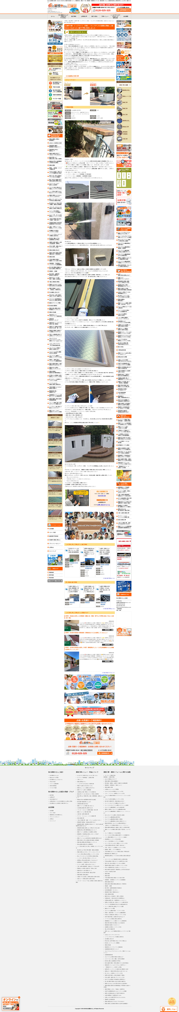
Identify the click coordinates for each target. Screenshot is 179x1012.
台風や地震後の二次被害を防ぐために (124, 371)
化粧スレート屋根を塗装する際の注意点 (123, 329)
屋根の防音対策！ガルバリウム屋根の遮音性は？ (124, 266)
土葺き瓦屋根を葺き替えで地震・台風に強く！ (55, 219)
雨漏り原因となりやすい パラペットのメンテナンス (88, 852)
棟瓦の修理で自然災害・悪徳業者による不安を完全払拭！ (117, 869)
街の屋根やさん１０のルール (56, 779)
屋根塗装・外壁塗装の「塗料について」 (114, 785)
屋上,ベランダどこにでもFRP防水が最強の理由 (55, 200)
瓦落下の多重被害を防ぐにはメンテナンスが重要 (124, 364)
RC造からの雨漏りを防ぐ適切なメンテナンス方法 (55, 376)
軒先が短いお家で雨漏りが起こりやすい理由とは (55, 295)
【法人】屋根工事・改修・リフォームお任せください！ (89, 820)
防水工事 (125, 114)
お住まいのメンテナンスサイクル (112, 934)
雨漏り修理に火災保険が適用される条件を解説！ (124, 404)
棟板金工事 (126, 126)
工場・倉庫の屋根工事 (123, 513)
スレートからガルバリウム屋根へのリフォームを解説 (124, 237)
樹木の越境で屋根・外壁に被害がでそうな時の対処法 (124, 460)
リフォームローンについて (83, 836)
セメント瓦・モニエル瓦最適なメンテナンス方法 (55, 215)
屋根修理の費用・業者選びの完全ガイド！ (55, 146)
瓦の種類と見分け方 (54, 292)
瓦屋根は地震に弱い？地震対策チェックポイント (124, 379)
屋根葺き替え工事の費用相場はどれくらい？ (124, 285)
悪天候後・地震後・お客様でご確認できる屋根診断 (116, 783)
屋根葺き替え (126, 90)
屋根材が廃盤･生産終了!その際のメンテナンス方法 (116, 865)
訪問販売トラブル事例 (123, 445)
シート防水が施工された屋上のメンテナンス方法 (55, 192)
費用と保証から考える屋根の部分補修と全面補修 (88, 840)
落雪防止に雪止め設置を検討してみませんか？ (87, 860)
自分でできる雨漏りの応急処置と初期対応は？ (124, 400)
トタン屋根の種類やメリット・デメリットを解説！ (116, 837)
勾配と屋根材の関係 (54, 281)
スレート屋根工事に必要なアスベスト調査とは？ (55, 403)
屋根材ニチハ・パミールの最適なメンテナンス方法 (124, 333)
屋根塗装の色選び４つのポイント (122, 389)
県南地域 (51, 572)
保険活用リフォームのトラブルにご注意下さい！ (115, 965)
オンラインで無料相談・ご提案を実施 (85, 777)
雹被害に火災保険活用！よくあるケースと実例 (124, 408)
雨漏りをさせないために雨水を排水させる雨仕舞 (55, 285)
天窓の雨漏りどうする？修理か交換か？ (55, 388)
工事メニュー (105, 16)
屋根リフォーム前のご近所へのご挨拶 (123, 427)
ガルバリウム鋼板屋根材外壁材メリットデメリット (124, 262)
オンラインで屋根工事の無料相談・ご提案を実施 (124, 420)
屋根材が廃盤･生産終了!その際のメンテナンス (55, 331)
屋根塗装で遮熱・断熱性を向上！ (112, 892)
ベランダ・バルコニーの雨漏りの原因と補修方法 (55, 208)
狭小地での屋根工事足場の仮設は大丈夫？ (123, 343)
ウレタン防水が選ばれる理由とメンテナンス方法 (55, 188)
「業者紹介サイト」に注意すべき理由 (123, 467)
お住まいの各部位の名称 (55, 143)
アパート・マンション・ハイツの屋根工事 (86, 816)
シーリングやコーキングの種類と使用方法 (55, 235)
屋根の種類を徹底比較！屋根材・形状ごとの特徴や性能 (117, 827)
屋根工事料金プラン (81, 781)
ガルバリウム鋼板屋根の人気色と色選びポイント (115, 821)
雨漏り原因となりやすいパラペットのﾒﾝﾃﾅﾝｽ (55, 196)
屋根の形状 (52, 256)
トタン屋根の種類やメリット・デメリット (123, 318)
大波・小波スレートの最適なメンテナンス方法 (55, 227)
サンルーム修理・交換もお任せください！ (124, 491)
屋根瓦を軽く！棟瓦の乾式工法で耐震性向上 (123, 375)
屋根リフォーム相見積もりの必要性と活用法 (87, 831)
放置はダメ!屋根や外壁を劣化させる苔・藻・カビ (55, 327)
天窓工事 (125, 139)
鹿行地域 (51, 575)
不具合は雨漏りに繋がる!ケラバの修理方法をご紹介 (116, 861)
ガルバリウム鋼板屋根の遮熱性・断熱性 (124, 247)
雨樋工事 (125, 108)
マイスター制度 (53, 787)
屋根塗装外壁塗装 (125, 133)
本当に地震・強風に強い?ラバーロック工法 (55, 247)
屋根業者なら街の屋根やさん (56, 814)
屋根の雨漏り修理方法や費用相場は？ (55, 372)
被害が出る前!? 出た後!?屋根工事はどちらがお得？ (124, 438)
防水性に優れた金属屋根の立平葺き (113, 960)
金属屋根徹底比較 (109, 954)
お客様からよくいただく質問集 (112, 789)
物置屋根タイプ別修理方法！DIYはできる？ (123, 488)
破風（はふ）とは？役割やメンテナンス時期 (55, 411)
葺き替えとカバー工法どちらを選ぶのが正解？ (124, 296)
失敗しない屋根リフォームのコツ (123, 278)
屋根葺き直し (126, 120)
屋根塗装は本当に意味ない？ (53, 150)
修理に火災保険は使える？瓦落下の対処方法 (124, 368)
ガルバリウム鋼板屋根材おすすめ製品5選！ (124, 255)
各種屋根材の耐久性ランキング (112, 949)
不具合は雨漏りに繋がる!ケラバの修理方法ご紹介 (55, 172)
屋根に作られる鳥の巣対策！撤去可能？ (124, 510)
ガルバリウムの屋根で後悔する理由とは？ (54, 348)
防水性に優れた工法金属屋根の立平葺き (54, 239)
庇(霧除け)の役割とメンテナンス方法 (54, 231)
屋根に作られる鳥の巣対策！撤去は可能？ (86, 872)
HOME (66, 20)
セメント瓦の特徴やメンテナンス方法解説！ (55, 211)
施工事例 (73, 16)
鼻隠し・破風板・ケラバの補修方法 (55, 168)
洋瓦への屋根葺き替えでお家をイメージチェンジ (55, 335)
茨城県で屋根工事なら (54, 539)
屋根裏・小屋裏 (53, 271)
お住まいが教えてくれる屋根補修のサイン (124, 293)
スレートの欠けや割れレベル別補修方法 (123, 311)
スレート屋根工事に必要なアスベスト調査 (114, 906)
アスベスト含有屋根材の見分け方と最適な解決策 (55, 299)
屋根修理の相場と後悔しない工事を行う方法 (123, 282)
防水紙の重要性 (53, 305)
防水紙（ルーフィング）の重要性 (112, 942)
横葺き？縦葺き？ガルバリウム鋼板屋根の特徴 (124, 258)
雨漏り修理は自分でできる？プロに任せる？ (55, 154)
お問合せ (51, 547)
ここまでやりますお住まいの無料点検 (115, 16)
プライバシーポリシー (54, 543)
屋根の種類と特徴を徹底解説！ (54, 140)
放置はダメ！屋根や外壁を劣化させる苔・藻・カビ (116, 971)
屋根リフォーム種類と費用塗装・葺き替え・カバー (124, 304)
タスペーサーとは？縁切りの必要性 (54, 184)
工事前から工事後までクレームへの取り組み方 (124, 431)
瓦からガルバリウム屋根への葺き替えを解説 (124, 240)
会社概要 (125, 16)
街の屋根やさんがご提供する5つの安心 (63, 16)
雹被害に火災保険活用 (110, 999)
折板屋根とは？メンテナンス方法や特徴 (124, 322)
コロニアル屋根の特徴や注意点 (122, 314)
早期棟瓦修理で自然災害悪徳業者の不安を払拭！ (55, 223)
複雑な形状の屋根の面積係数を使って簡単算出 (55, 253)
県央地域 (51, 577)
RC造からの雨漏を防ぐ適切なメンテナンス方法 (115, 914)
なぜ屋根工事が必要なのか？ (124, 274)
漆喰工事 (125, 102)
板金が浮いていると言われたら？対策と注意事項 (124, 452)
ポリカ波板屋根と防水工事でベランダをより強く (124, 499)
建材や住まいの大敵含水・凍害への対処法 (54, 278)
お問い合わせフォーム (103, 504)
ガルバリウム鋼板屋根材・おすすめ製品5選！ (115, 807)
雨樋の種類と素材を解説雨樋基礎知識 (55, 399)
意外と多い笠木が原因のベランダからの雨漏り (55, 176)
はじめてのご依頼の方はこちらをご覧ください (87, 775)
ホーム (53, 16)
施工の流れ (94, 16)
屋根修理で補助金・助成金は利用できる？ (123, 411)
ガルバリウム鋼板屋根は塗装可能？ (124, 244)
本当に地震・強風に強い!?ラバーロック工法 (114, 977)
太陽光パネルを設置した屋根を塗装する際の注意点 (88, 876)
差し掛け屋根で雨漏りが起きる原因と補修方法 (115, 981)
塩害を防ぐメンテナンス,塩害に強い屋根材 (55, 323)
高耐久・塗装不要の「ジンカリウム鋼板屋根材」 (115, 912)
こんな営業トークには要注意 (123, 442)
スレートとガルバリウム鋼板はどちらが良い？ (124, 233)
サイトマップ (52, 551)
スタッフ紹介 (52, 532)
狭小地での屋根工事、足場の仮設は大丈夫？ (114, 801)
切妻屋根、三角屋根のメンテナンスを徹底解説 (55, 264)
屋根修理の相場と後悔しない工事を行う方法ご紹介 (88, 827)
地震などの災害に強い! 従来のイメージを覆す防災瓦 (116, 902)
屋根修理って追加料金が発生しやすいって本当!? (124, 456)
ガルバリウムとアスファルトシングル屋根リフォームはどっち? (55, 339)
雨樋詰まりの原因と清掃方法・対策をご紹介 (87, 868)
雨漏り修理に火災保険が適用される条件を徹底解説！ (116, 1003)
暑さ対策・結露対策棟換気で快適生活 (113, 888)
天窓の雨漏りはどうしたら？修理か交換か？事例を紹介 (117, 851)
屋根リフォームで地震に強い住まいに (85, 805)
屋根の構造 (52, 165)
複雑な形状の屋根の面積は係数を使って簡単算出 (115, 883)
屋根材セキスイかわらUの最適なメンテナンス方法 (124, 336)
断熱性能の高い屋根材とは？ (53, 391)
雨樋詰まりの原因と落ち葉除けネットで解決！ (124, 506)
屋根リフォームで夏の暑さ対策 (84, 811)
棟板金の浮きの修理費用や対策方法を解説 (55, 162)
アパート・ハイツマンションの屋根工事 (123, 516)
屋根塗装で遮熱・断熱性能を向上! (124, 397)
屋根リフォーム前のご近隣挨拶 (84, 789)
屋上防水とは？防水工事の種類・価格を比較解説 (55, 204)
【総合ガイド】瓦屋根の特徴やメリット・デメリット (116, 825)
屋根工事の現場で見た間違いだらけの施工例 (123, 386)
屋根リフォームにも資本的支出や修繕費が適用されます (89, 838)
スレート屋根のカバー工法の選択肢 (124, 307)
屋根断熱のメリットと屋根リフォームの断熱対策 (55, 395)
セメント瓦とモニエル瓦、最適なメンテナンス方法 (116, 843)
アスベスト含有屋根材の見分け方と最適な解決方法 (116, 904)
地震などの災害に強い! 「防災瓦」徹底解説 (124, 382)
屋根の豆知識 (52, 312)
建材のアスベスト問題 (54, 302)
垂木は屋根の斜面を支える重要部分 (85, 844)
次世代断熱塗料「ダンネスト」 (122, 393)
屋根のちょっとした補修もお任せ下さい (86, 787)
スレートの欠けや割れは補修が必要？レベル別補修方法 (117, 835)
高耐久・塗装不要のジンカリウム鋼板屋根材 (55, 360)
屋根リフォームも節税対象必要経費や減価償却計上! (124, 527)
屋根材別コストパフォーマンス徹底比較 (55, 315)
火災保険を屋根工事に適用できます (85, 807)
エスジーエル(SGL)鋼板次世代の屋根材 (55, 352)
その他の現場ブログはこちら (108, 672)
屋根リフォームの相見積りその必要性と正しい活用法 (124, 424)
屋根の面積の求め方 (54, 250)
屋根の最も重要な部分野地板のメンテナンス (54, 309)
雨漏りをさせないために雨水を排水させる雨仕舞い (116, 983)
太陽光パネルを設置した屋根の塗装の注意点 (124, 325)
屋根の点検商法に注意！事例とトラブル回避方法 (124, 449)
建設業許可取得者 (53, 536)
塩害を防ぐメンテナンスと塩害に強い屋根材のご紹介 (116, 969)
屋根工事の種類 (123, 85)
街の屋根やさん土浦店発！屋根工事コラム (59, 803)
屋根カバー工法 (127, 96)
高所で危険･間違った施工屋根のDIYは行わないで (55, 364)
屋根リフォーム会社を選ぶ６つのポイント (124, 354)
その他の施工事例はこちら (109, 578)
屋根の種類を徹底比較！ (121, 300)
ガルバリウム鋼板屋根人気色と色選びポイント (124, 251)
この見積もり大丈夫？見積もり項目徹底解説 (123, 435)
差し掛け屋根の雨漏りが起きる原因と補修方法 (55, 268)
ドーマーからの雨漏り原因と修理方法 (54, 384)
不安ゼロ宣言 (53, 781)
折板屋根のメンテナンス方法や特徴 (113, 839)
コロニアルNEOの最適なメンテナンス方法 (124, 340)
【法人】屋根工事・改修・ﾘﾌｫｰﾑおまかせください (124, 523)
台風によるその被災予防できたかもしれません (124, 360)
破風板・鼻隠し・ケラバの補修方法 (113, 849)
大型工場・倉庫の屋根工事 (83, 814)
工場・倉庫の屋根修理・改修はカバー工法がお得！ (124, 495)
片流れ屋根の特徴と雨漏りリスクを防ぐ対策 (55, 260)
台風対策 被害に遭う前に (82, 803)
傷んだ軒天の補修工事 (110, 929)
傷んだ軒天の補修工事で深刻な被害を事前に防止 (55, 180)
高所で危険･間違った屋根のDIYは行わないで (115, 916)
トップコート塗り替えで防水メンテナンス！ (55, 407)
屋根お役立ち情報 (122, 356)
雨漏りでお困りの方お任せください (85, 785)
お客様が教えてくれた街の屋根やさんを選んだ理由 (61, 801)
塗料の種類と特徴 (124, 541)
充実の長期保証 (53, 785)
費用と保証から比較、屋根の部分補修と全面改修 (124, 289)
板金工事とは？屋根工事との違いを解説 (55, 158)
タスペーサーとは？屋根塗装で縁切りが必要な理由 (116, 859)
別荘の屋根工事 (122, 519)
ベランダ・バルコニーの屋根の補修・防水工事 (87, 809)
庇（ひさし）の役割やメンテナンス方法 (55, 380)
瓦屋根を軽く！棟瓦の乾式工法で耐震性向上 (114, 898)
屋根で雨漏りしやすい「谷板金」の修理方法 (54, 289)
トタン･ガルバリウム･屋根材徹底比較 (54, 344)
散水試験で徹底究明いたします (84, 801)
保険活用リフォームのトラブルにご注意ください (124, 463)
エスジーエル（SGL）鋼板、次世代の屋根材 (114, 958)
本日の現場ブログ (53, 799)
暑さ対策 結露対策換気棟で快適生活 (54, 274)
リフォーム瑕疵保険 (54, 783)
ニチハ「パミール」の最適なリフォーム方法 (114, 793)
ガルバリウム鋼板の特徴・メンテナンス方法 (114, 910)
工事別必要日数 (122, 350)
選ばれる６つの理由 (54, 777)
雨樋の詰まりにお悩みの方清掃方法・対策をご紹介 (124, 502)
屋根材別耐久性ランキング (53, 319)
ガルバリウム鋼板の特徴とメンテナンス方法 (55, 356)
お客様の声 (84, 16)
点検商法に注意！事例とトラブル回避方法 (86, 791)
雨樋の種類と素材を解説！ (83, 874)
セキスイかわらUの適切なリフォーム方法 (114, 791)
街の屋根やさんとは (54, 775)
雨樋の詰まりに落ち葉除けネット (84, 870)
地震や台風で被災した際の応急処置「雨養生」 (55, 243)
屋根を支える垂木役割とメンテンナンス (54, 368)
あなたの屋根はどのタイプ (111, 779)
